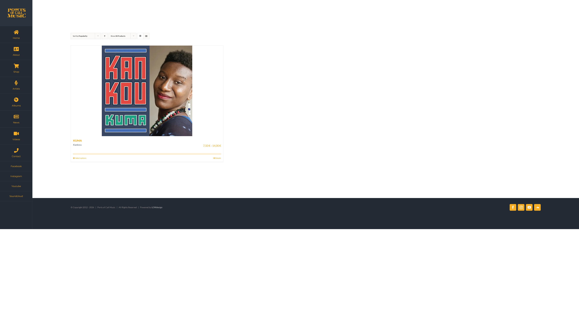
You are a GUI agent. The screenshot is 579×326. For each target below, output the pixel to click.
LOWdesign (157, 207)
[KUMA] (147, 91)
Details (218, 158)
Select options (80, 158)
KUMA (77, 140)
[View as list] (146, 36)
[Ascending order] (105, 36)
